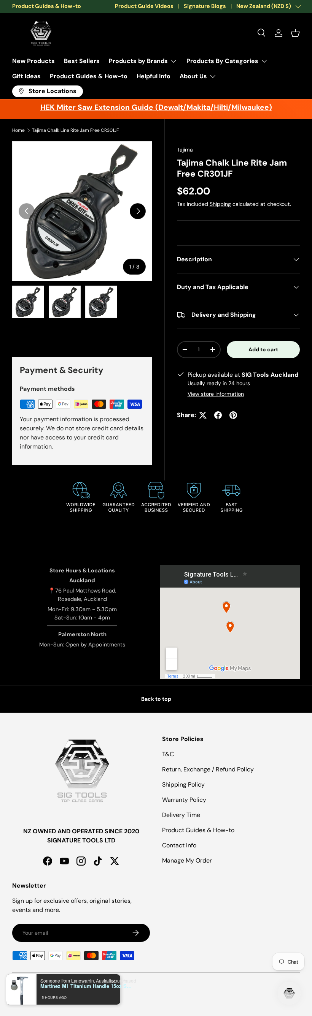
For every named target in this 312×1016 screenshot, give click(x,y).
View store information (216, 393)
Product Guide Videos (144, 6)
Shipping (220, 204)
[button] (295, 33)
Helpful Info (153, 76)
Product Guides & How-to (88, 76)
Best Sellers (82, 61)
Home (18, 130)
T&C (168, 754)
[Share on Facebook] (218, 415)
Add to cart (263, 349)
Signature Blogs (205, 6)
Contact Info (179, 845)
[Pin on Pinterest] (233, 415)
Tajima (185, 149)
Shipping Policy (183, 784)
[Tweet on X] (202, 415)
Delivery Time (181, 815)
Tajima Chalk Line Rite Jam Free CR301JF (75, 130)
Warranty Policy (184, 800)
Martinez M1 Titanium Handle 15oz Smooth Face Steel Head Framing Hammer (87, 986)
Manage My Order (187, 860)
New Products (33, 61)
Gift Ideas (26, 76)
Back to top (156, 698)
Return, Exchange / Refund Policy (208, 769)
